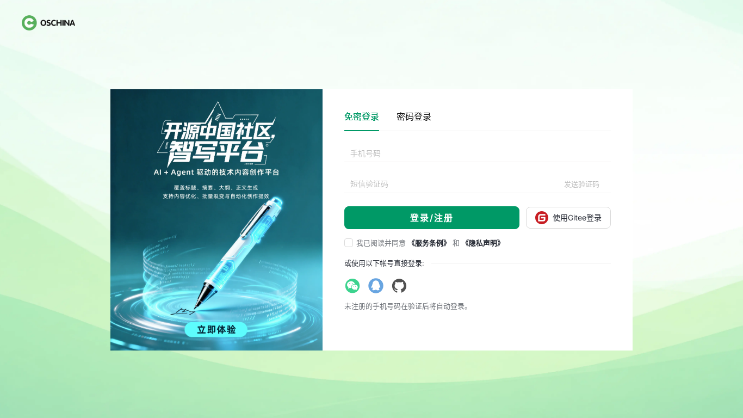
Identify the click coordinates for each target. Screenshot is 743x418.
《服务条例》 (429, 242)
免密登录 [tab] (361, 116)
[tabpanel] (477, 187)
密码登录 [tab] (414, 116)
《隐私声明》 (483, 242)
